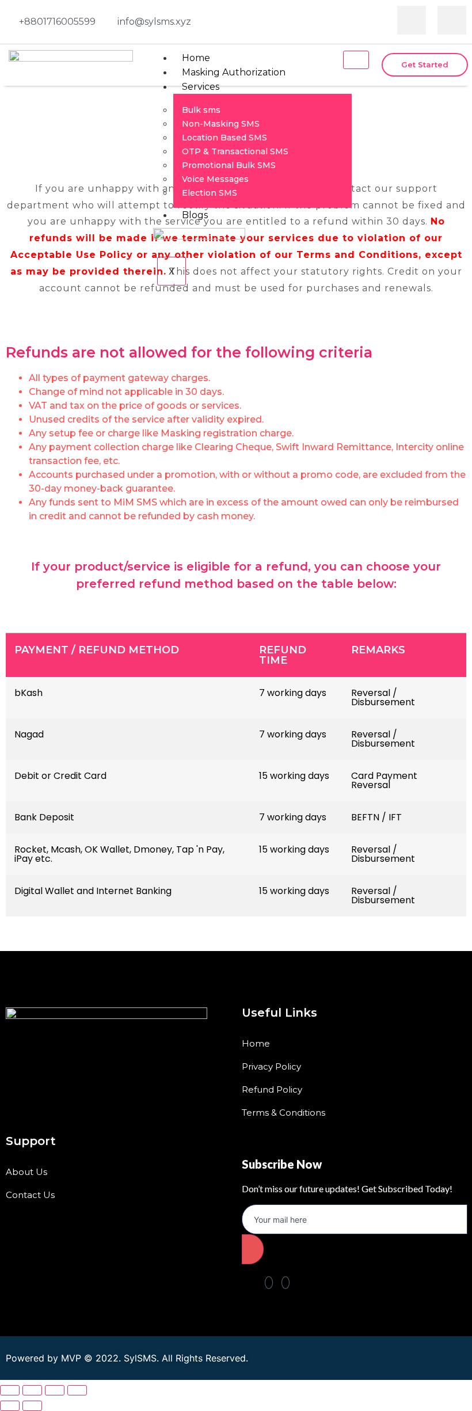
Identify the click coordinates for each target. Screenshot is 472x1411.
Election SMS (209, 193)
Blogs (195, 215)
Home (196, 57)
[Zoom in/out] (77, 1390)
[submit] (253, 1249)
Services (200, 86)
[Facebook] (411, 20)
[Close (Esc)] (10, 1390)
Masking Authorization (234, 72)
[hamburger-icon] (356, 60)
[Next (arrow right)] (32, 1406)
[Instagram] (451, 20)
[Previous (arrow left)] (10, 1406)
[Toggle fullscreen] (54, 1390)
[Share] (32, 1390)
